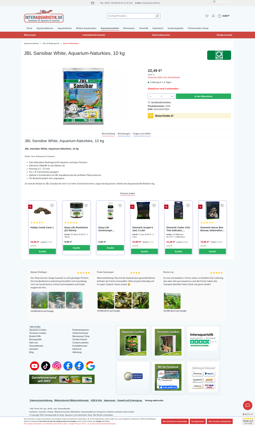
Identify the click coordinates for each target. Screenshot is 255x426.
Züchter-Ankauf (79, 339)
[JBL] (219, 55)
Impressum (109, 400)
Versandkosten (36, 346)
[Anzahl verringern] (150, 96)
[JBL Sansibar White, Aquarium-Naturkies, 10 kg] (83, 96)
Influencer (77, 349)
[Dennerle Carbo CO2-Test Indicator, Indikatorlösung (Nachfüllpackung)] (178, 210)
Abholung (77, 352)
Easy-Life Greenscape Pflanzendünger (107, 229)
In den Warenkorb (203, 96)
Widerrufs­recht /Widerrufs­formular (71, 400)
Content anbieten (80, 343)
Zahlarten (33, 349)
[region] (83, 96)
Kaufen (42, 251)
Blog (31, 352)
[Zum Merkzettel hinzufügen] (52, 205)
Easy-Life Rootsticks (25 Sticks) (76, 229)
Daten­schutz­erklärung (41, 400)
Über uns (33, 343)
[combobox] (130, 16)
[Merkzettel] (207, 16)
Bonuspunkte (35, 339)
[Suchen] (157, 16)
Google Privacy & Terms (77, 424)
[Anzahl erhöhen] (172, 96)
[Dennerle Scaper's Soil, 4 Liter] (144, 210)
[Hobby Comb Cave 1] (42, 210)
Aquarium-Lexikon (37, 330)
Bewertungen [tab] (124, 134)
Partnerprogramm (80, 330)
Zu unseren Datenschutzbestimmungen (102, 424)
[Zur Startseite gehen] (44, 15)
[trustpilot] (203, 339)
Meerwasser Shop (81, 336)
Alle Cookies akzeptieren (220, 421)
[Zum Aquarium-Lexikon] (133, 342)
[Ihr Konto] (213, 16)
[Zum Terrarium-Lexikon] (168, 342)
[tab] (108, 133)
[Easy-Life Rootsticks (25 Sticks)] (76, 210)
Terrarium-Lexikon (37, 333)
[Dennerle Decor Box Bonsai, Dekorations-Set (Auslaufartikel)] (212, 210)
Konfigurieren (198, 421)
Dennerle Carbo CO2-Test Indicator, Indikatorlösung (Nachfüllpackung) (178, 229)
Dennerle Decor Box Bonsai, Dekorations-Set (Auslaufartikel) (212, 229)
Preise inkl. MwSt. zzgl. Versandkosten (164, 77)
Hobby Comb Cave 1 (42, 227)
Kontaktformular (79, 346)
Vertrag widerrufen (154, 400)
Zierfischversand (80, 333)
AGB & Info (96, 400)
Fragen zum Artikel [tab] (142, 134)
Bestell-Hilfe (35, 336)
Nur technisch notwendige (175, 421)
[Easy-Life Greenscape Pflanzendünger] (110, 210)
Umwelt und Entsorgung (129, 400)
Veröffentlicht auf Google (38, 311)
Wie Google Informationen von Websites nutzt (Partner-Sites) (46, 424)
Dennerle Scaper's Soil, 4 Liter (142, 229)
